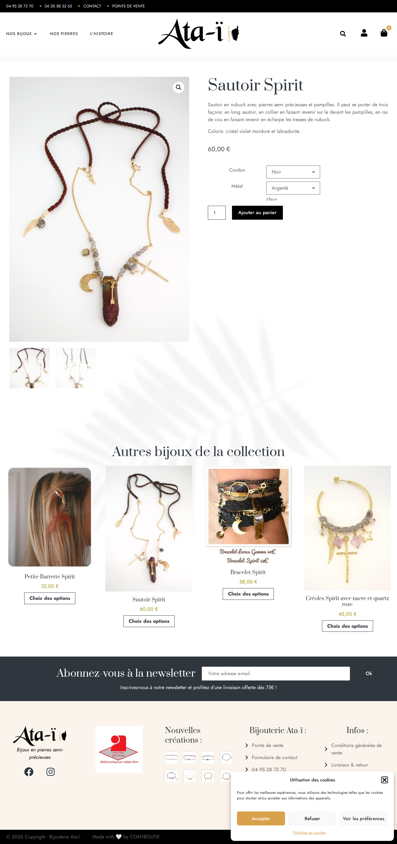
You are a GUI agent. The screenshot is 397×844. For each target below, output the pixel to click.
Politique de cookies (309, 832)
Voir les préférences (363, 818)
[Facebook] (28, 771)
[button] (384, 780)
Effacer (271, 199)
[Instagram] (50, 771)
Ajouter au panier (257, 212)
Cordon (237, 170)
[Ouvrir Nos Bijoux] (35, 33)
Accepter (261, 818)
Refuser (312, 818)
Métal (237, 186)
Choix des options (49, 598)
